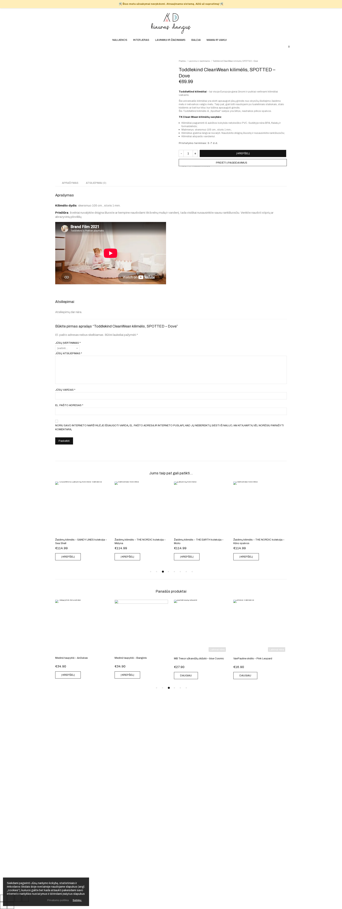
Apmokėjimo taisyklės (171, 817)
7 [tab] (186, 571)
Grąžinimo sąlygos (171, 822)
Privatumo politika (171, 831)
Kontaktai (171, 813)
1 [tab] (150, 571)
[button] (233, 162)
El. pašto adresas (69, 405)
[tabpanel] (83, 522)
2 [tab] (156, 571)
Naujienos (119, 65)
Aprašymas (70, 183)
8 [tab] (192, 571)
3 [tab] (162, 571)
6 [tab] (180, 571)
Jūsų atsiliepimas (68, 353)
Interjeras (141, 65)
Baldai (196, 65)
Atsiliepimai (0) (96, 183)
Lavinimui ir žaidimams (170, 65)
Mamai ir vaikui (217, 65)
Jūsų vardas (65, 389)
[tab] (70, 182)
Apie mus (171, 808)
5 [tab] (174, 571)
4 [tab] (169, 572)
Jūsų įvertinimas (68, 343)
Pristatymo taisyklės (171, 826)
